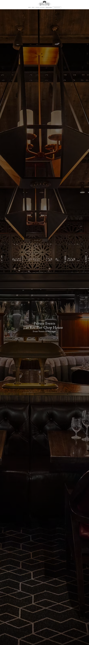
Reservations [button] (57, 7)
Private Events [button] (49, 7)
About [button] (29, 7)
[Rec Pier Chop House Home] (44, 3)
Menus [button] (33, 7)
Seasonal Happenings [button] (40, 7)
